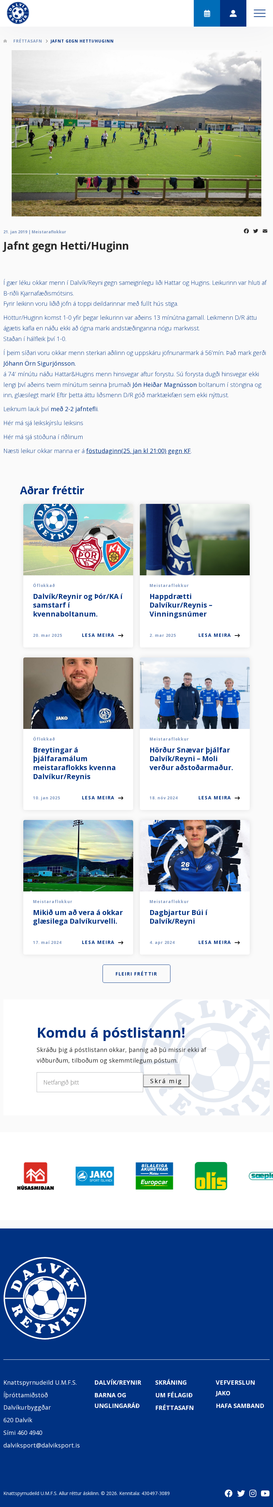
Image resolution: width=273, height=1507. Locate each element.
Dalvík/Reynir (117, 1382)
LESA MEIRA (98, 635)
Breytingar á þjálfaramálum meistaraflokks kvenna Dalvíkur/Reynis (74, 763)
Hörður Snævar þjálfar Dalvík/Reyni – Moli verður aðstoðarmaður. (191, 758)
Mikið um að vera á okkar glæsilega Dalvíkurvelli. (78, 917)
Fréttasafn (174, 1408)
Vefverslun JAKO (235, 1387)
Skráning (171, 1382)
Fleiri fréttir (136, 974)
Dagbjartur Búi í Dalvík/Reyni (178, 917)
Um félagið (174, 1395)
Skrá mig (166, 1081)
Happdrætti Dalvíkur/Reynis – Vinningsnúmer (180, 605)
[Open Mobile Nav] (259, 13)
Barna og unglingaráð (117, 1400)
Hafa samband (240, 1406)
